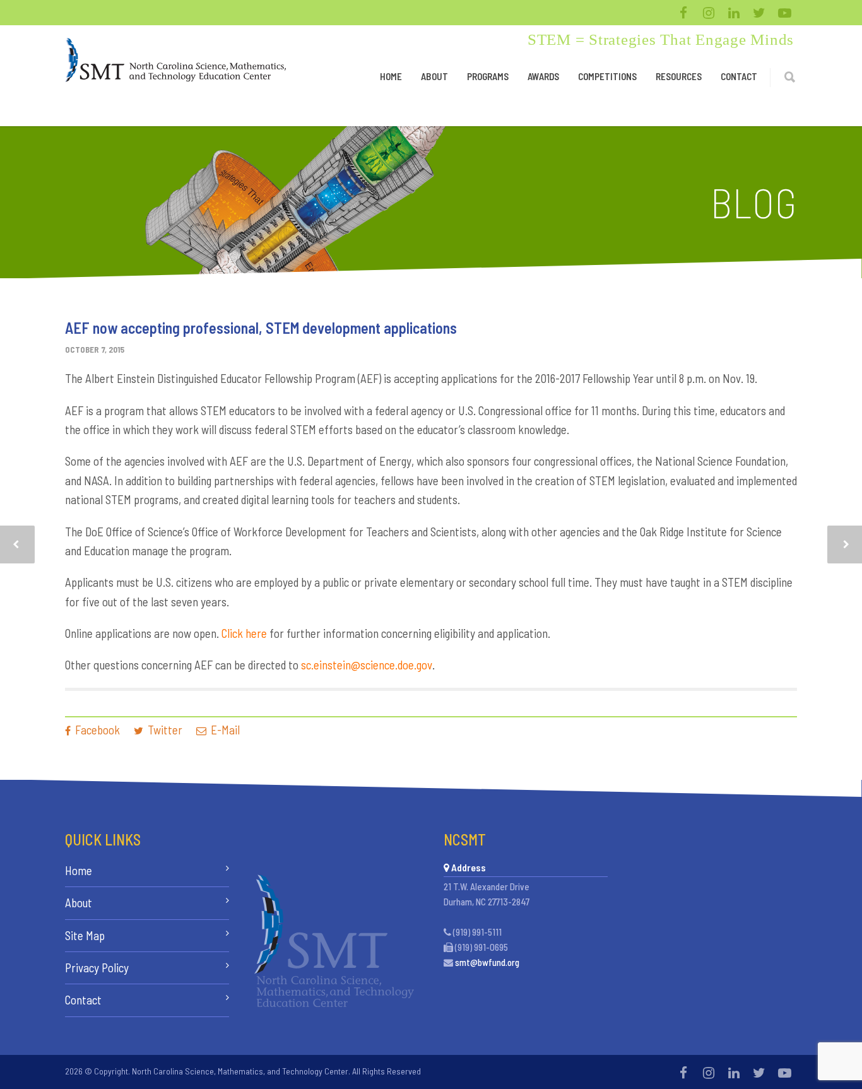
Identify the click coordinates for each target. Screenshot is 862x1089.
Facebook (96, 729)
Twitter (163, 729)
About (434, 76)
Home (391, 76)
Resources (679, 76)
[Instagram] (708, 12)
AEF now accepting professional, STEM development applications (261, 328)
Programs (488, 76)
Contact (739, 76)
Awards (543, 76)
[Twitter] (759, 12)
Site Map (85, 935)
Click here (244, 633)
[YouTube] (784, 12)
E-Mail (224, 729)
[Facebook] (683, 12)
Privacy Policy (97, 967)
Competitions (607, 76)
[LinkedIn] (734, 12)
